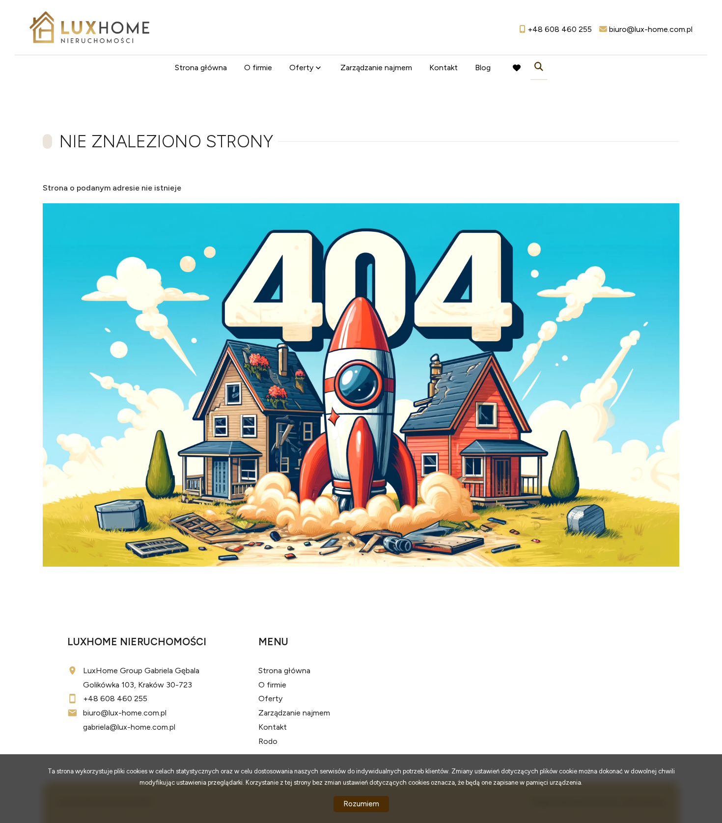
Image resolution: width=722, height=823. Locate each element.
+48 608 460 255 (115, 698)
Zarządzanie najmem (376, 67)
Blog (483, 67)
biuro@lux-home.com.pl (125, 712)
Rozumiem (361, 803)
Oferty (301, 67)
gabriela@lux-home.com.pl (129, 727)
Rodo (268, 741)
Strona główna (201, 67)
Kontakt (443, 67)
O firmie (258, 67)
